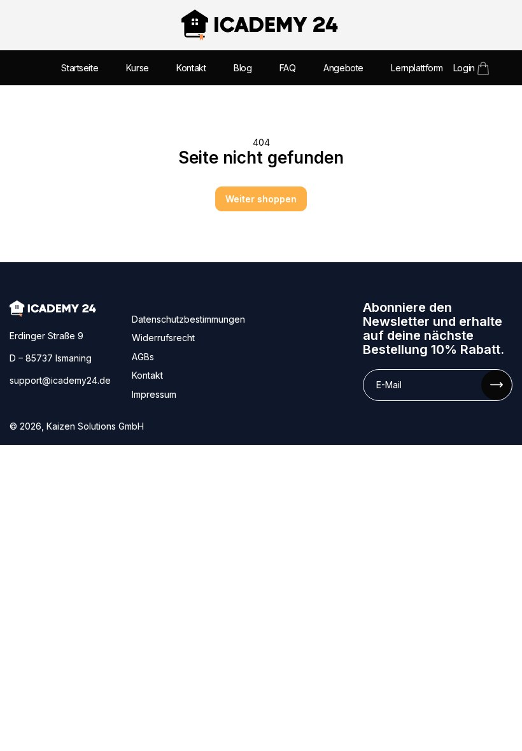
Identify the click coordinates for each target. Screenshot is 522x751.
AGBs (143, 356)
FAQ (287, 67)
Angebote (343, 67)
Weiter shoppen (261, 198)
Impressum (154, 394)
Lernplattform (417, 67)
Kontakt (191, 67)
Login (464, 67)
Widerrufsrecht (163, 337)
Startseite (79, 67)
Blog (242, 67)
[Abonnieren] (496, 385)
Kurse (137, 67)
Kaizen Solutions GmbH (95, 426)
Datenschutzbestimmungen (188, 319)
